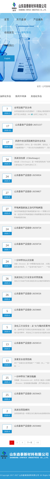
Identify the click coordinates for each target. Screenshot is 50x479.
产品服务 (38, 19)
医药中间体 (20, 96)
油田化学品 (5, 96)
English (7, 58)
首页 (6, 19)
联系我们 (9, 45)
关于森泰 (21, 19)
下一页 (29, 443)
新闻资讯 (26, 32)
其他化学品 (36, 96)
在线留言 (9, 32)
